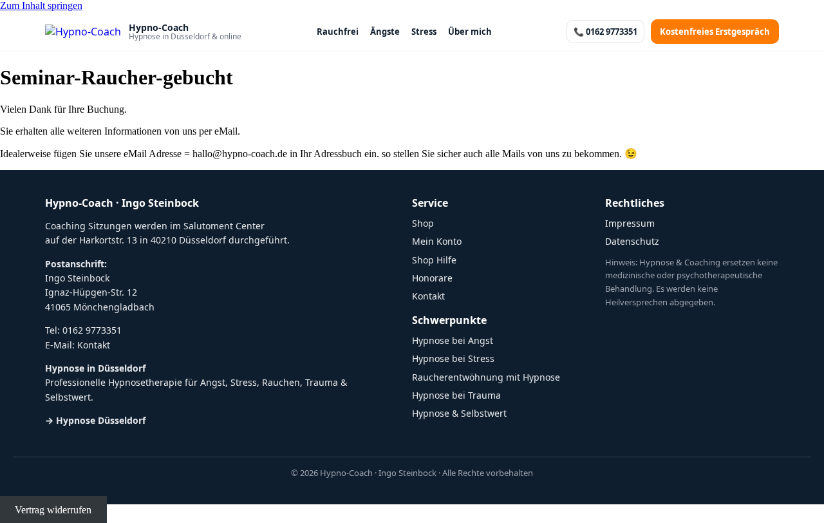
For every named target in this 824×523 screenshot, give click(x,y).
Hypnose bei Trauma (456, 395)
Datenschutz (632, 241)
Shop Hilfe (434, 260)
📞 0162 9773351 (605, 31)
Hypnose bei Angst (452, 340)
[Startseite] (83, 31)
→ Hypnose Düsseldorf (95, 420)
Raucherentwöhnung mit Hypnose (486, 377)
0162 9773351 (92, 330)
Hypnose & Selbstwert (459, 413)
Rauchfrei (338, 31)
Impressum (630, 223)
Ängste (385, 31)
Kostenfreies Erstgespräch (715, 31)
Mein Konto (437, 241)
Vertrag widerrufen (53, 509)
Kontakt (93, 345)
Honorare (432, 278)
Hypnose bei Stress (453, 358)
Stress (423, 31)
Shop (423, 223)
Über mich (470, 31)
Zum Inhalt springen (41, 5)
